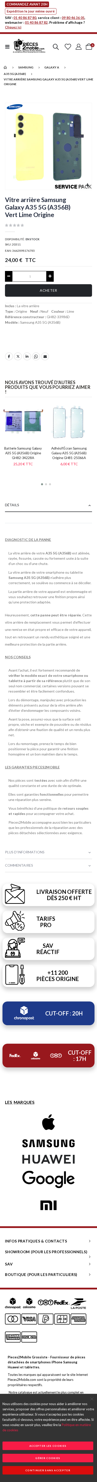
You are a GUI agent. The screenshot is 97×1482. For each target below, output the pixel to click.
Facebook (9, 356)
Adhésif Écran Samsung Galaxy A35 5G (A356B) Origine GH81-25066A (69, 453)
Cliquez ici (13, 27)
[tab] (48, 505)
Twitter (18, 356)
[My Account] (79, 46)
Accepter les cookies (48, 1445)
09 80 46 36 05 (73, 18)
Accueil (5, 67)
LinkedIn (27, 356)
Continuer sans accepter (47, 1470)
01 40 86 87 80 (24, 18)
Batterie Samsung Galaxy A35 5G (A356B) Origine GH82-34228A (23, 453)
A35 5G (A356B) (15, 74)
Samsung (25, 67)
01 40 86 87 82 (36, 22)
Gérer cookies (47, 1458)
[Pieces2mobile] (29, 46)
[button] (87, 185)
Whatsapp (36, 356)
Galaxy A (51, 67)
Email (45, 356)
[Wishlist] (67, 46)
